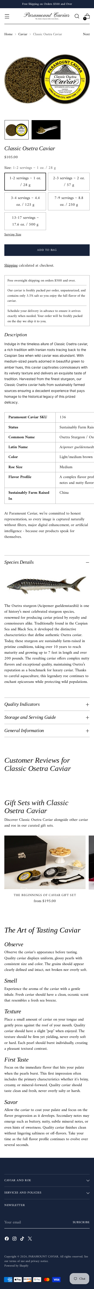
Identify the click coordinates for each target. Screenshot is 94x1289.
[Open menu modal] (7, 16)
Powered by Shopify (16, 1265)
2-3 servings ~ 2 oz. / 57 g (69, 181)
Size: (30, 168)
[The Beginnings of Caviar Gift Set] (45, 862)
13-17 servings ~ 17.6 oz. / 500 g (25, 221)
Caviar (22, 34)
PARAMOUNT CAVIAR (43, 1256)
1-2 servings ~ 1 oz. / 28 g (25, 181)
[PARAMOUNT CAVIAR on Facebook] (7, 1239)
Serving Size (12, 234)
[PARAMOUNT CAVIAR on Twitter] (30, 1239)
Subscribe (81, 1222)
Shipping (11, 265)
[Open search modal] (77, 16)
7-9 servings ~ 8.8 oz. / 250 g (68, 201)
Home (8, 34)
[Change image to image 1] (17, 129)
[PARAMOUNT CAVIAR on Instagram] (15, 1239)
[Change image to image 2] (46, 129)
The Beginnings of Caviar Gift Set (45, 895)
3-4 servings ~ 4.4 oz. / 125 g (25, 201)
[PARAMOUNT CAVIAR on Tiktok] (23, 1239)
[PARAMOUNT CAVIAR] (47, 16)
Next (86, 34)
